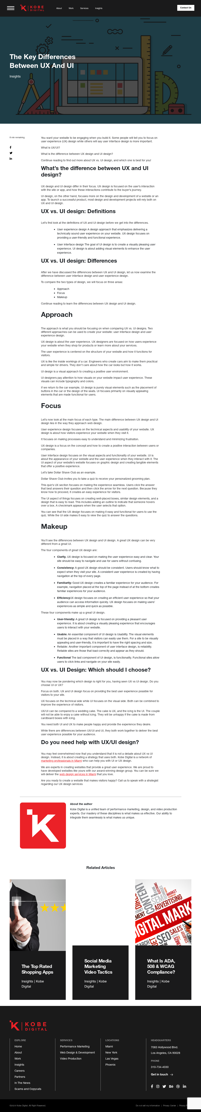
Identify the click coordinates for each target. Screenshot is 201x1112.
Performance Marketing (75, 1046)
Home (18, 1046)
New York (111, 1052)
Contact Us (185, 7)
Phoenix (110, 1064)
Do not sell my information (148, 1105)
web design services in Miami (77, 774)
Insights (98, 8)
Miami (109, 1046)
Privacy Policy (185, 1105)
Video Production (70, 1058)
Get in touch (160, 1074)
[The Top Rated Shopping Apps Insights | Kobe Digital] (38, 919)
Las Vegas (111, 1058)
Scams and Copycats (28, 1088)
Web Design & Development (77, 1052)
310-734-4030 (160, 1067)
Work (71, 8)
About (59, 8)
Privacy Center (169, 1105)
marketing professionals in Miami (61, 760)
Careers (20, 1070)
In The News (22, 1082)
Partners (20, 1076)
